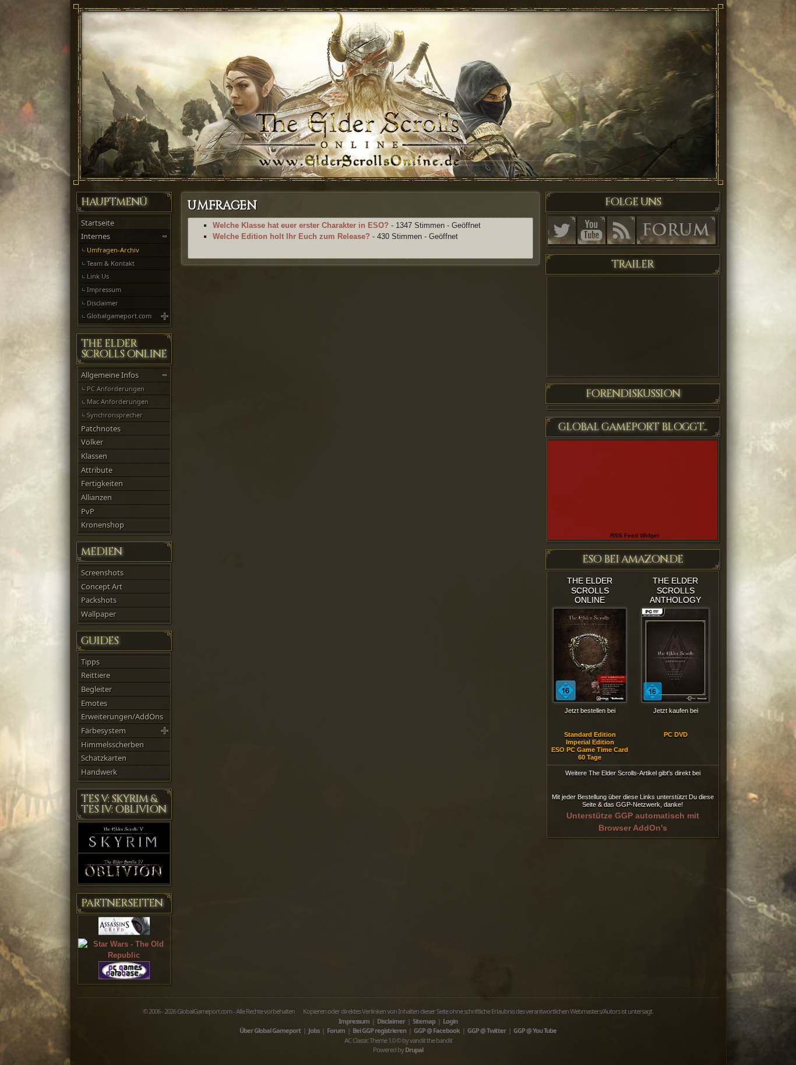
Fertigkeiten (102, 483)
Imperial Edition (590, 742)
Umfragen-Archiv (113, 249)
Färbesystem (103, 730)
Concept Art (101, 586)
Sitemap (424, 1021)
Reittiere (95, 675)
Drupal (414, 1049)
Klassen (94, 456)
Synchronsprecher (115, 414)
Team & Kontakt (111, 263)
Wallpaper (98, 614)
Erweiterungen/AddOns (122, 716)
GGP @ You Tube (535, 1030)
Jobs (313, 1030)
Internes (95, 236)
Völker (92, 442)
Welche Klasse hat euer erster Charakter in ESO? (301, 225)
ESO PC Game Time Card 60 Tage (589, 753)
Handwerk (99, 772)
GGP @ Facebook (437, 1030)
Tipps (90, 661)
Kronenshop (102, 524)
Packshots (99, 600)
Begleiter (96, 689)
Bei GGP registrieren (379, 1030)
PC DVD (676, 734)
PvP (87, 511)
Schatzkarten (103, 758)
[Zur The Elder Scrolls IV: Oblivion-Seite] (124, 880)
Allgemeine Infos (110, 375)
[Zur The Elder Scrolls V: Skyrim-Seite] (124, 849)
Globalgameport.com (119, 315)
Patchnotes (101, 428)
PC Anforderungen (116, 388)
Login (450, 1021)
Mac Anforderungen (118, 401)
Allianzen (96, 497)
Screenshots (102, 572)
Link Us (98, 276)
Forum (336, 1030)
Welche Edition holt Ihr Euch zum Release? (291, 236)
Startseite (97, 222)
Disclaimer (102, 302)
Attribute (96, 470)
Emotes (94, 703)
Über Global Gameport (270, 1030)
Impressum (104, 289)
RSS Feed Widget (634, 535)
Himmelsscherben (112, 744)
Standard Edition (590, 734)
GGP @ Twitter (486, 1030)
